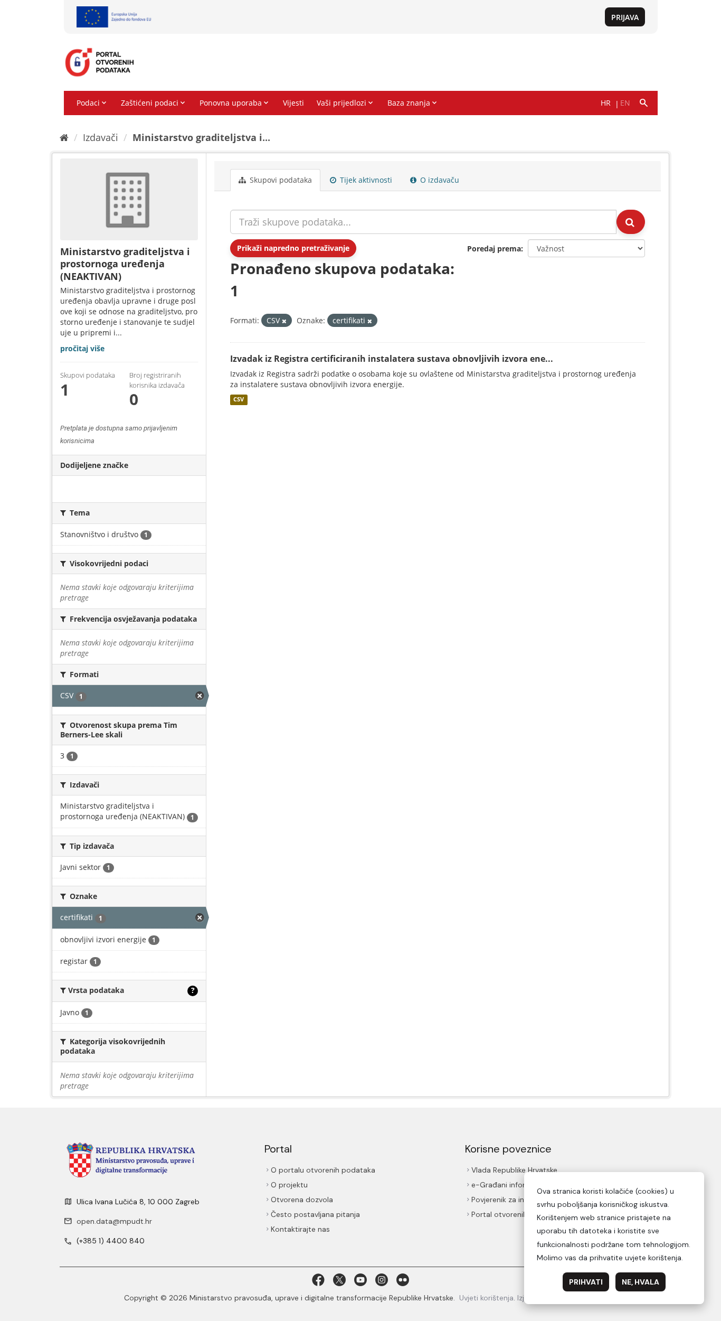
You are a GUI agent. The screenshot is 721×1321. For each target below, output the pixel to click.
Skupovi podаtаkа (280, 180)
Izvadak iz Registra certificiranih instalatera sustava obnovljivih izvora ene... (391, 358)
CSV (238, 400)
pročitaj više (82, 348)
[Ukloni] (284, 321)
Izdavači (100, 137)
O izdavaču (438, 180)
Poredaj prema (494, 248)
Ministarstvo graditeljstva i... (201, 137)
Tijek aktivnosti (365, 180)
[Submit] (630, 222)
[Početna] (64, 137)
